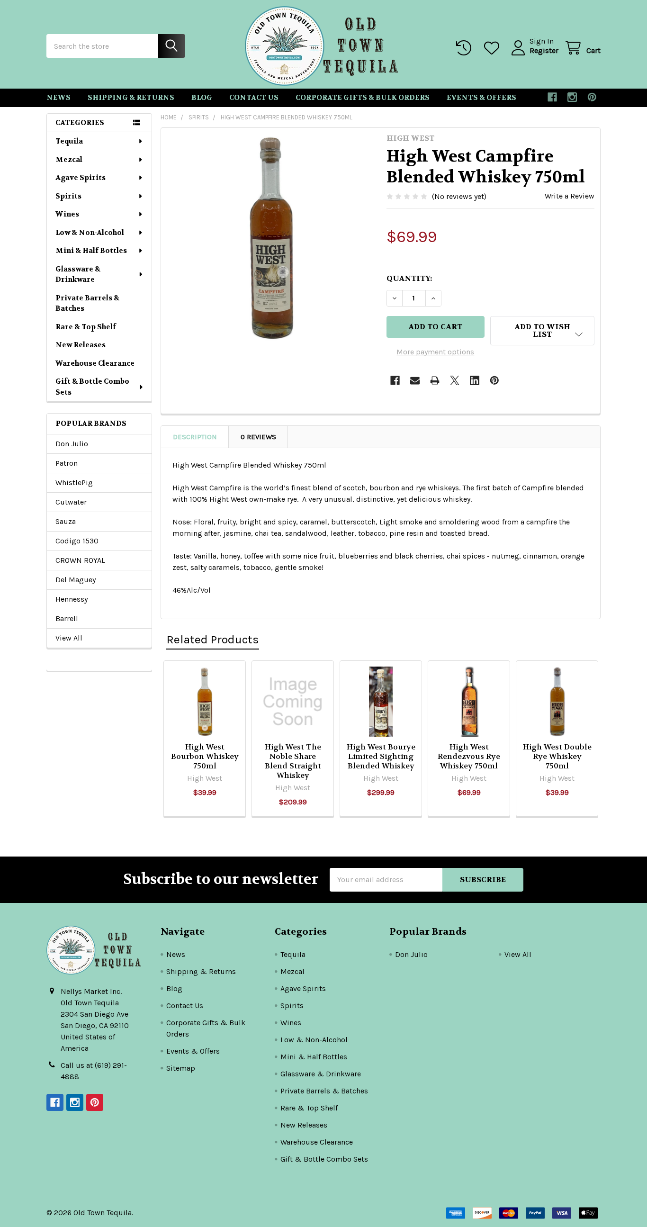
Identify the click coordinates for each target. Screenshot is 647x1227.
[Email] (414, 380)
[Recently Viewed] (466, 48)
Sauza (65, 521)
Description (195, 437)
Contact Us (254, 97)
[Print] (434, 380)
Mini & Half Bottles (91, 250)
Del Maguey (75, 579)
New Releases (80, 345)
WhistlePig (74, 482)
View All (68, 637)
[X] (454, 380)
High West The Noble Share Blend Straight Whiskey (293, 761)
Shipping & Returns (131, 97)
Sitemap (180, 1068)
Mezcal (68, 159)
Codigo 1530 (77, 540)
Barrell (66, 618)
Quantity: (409, 278)
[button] (542, 330)
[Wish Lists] (494, 48)
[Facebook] (552, 97)
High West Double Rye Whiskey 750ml (557, 756)
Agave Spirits (80, 177)
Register (544, 50)
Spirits (68, 196)
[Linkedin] (474, 380)
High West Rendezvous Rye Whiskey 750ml (469, 756)
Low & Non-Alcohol (89, 232)
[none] (271, 238)
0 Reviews (258, 437)
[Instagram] (572, 97)
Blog (201, 97)
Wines (67, 214)
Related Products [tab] (212, 639)
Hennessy (71, 599)
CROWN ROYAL (80, 560)
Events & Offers (481, 97)
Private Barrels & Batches (87, 303)
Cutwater (71, 501)
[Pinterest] (592, 97)
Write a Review (569, 195)
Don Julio (71, 443)
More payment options (435, 351)
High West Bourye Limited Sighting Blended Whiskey (381, 756)
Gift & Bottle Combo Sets (92, 387)
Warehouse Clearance (95, 363)
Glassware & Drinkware (77, 274)
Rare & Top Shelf (85, 327)
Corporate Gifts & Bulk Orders (363, 97)
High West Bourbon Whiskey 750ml (205, 756)
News (58, 97)
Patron (66, 463)
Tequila (69, 141)
